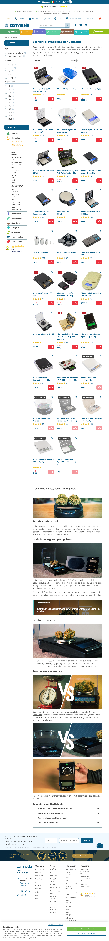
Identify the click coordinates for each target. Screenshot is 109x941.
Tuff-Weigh (41, 663)
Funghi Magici (39, 885)
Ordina (73, 61)
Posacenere (15, 192)
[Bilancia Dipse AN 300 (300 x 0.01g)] (91, 117)
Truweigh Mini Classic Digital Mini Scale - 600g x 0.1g (67, 461)
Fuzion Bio (93, 583)
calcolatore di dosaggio (48, 595)
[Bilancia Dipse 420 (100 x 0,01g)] (67, 199)
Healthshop (16, 218)
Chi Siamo (53, 884)
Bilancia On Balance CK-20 (43, 334)
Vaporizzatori (39, 876)
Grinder (13, 175)
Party (13, 183)
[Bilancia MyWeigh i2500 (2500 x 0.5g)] (67, 117)
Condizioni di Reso (70, 897)
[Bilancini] (67, 505)
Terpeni (13, 207)
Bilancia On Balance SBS (66, 89)
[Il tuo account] (76, 25)
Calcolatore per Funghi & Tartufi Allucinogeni (85, 879)
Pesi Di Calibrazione (40, 252)
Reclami (67, 909)
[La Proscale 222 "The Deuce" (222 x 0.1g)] (43, 199)
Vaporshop (16, 214)
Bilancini (14, 155)
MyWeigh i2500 (72, 532)
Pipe (12, 189)
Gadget (37, 892)
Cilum (13, 167)
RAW (12, 199)
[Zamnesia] (20, 25)
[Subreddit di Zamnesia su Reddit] (22, 895)
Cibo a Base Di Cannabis (18, 165)
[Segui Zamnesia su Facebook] (18, 891)
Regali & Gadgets (16, 202)
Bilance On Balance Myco (91, 89)
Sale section (16, 242)
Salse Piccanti (15, 204)
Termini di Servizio (46, 847)
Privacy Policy (36, 847)
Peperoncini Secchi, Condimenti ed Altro (17, 186)
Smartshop (16, 223)
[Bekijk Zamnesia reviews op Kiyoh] (7, 248)
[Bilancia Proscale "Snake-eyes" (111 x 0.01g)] (91, 158)
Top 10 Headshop (16, 142)
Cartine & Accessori (17, 162)
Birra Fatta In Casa (16, 157)
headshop (44, 796)
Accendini (14, 152)
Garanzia (68, 906)
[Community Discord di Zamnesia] (25, 895)
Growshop (15, 232)
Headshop (15, 138)
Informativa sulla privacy (55, 925)
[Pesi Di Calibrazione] (43, 240)
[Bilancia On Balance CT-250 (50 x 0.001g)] (67, 776)
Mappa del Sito (54, 912)
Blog (51, 872)
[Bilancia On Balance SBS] (67, 76)
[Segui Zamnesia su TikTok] (18, 895)
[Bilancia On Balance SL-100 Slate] (91, 199)
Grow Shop (38, 889)
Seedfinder (53, 869)
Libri (12, 177)
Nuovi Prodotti (54, 876)
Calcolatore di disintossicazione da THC (18, 145)
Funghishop (16, 228)
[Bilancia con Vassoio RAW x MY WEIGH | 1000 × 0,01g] (67, 365)
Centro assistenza (70, 869)
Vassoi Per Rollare (16, 209)
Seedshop (15, 133)
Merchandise (17, 237)
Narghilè (13, 180)
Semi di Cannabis (40, 869)
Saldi (36, 899)
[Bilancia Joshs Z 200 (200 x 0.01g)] (43, 158)
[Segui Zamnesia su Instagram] (22, 891)
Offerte (37, 895)
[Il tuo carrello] (87, 25)
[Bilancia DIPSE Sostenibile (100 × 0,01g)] (91, 280)
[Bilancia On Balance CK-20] (43, 321)
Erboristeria (38, 879)
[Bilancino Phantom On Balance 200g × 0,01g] (43, 365)
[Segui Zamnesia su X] (29, 891)
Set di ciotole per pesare (66, 252)
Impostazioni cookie (86, 933)
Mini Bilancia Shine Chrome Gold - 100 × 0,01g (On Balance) (67, 336)
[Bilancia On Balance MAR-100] (91, 240)
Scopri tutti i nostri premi (83, 856)
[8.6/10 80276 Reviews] (18, 246)
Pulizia (13, 197)
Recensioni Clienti (55, 887)
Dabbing (13, 172)
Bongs (13, 160)
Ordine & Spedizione (71, 883)
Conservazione (15, 170)
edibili (40, 592)
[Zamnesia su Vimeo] (25, 891)
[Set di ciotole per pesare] (67, 240)
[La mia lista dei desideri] (81, 25)
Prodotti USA (15, 194)
